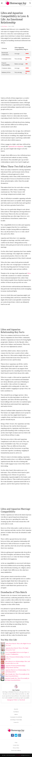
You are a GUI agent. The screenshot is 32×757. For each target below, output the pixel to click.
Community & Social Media (16, 717)
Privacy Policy (16, 747)
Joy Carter (4, 26)
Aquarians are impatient (16, 146)
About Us (16, 709)
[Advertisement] (16, 9)
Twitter (16, 700)
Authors (16, 714)
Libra (29, 273)
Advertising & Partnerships (16, 719)
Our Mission (16, 711)
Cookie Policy (16, 745)
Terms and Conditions (16, 750)
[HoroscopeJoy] (16, 3)
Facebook (22, 700)
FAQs (16, 742)
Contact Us (16, 722)
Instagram (10, 700)
